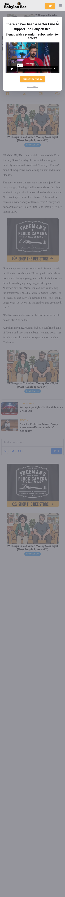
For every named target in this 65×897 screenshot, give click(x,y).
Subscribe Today (32, 79)
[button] (60, 5)
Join (50, 5)
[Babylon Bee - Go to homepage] (15, 6)
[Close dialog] (57, 21)
